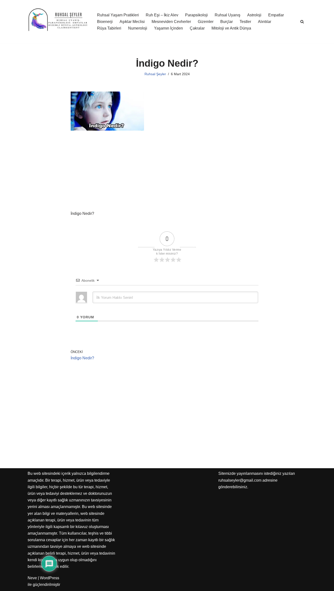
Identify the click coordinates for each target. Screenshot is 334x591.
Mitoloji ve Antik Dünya (231, 28)
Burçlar (226, 22)
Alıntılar (264, 22)
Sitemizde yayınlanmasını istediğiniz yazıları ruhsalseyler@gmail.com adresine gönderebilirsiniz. (256, 480)
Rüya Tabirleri (109, 28)
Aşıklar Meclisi (132, 22)
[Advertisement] (167, 174)
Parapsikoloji (196, 15)
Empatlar (276, 15)
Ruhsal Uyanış (227, 15)
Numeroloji (137, 28)
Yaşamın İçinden (168, 28)
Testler (245, 22)
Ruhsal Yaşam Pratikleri (118, 15)
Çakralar (197, 28)
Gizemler (205, 22)
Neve (32, 578)
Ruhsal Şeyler (155, 74)
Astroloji (254, 15)
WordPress (49, 578)
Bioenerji (105, 22)
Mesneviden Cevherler (171, 22)
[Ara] (302, 21)
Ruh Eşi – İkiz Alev (162, 15)
